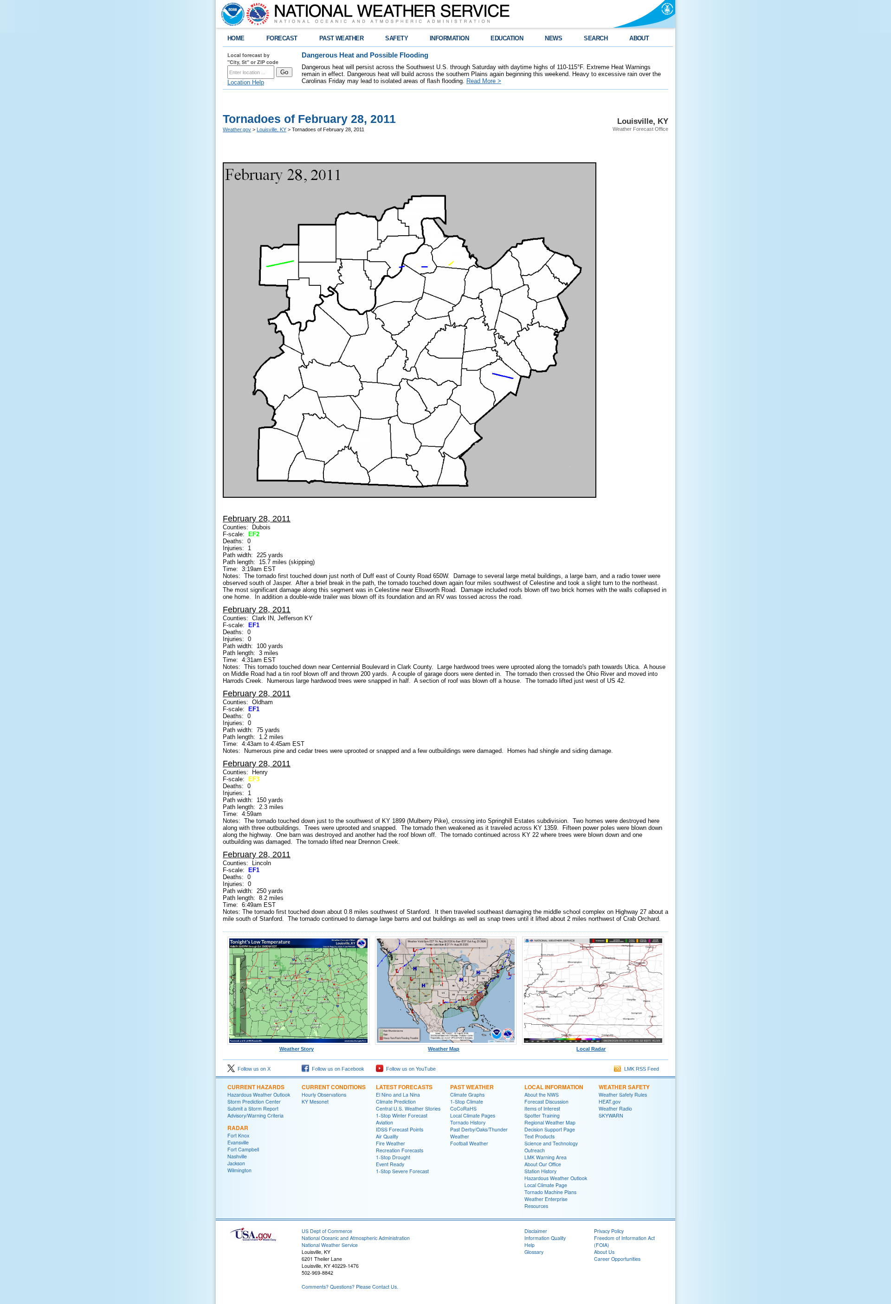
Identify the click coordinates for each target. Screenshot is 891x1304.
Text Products (539, 1136)
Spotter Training (542, 1115)
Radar (237, 1128)
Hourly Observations (324, 1094)
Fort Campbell (243, 1149)
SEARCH (595, 38)
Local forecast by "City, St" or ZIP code (252, 58)
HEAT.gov (609, 1101)
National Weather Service (330, 1244)
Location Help (245, 82)
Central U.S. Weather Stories (408, 1108)
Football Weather (469, 1143)
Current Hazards (255, 1087)
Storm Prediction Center (254, 1101)
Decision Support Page (549, 1129)
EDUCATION (507, 38)
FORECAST (281, 38)
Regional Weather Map (549, 1122)
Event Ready (390, 1164)
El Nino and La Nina (398, 1094)
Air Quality (387, 1136)
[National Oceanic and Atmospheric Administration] (231, 14)
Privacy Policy (609, 1230)
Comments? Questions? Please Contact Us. (350, 1286)
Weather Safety (624, 1087)
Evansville (238, 1142)
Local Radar (591, 1049)
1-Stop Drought (393, 1157)
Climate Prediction (396, 1101)
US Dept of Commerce (327, 1230)
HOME (236, 38)
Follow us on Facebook (336, 1069)
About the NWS (541, 1094)
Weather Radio (615, 1108)
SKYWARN (611, 1115)
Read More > (483, 80)
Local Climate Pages (472, 1115)
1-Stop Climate (466, 1101)
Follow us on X (253, 1069)
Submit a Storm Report (252, 1108)
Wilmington (239, 1170)
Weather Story (296, 1049)
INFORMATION (449, 38)
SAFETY (396, 38)
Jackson (236, 1163)
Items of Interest (542, 1108)
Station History (540, 1171)
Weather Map (443, 1049)
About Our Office (542, 1164)
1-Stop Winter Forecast (401, 1115)
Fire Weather (390, 1143)
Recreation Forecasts (399, 1150)
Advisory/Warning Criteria (255, 1115)
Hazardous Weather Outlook (258, 1094)
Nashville (237, 1156)
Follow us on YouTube (409, 1069)
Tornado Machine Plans (550, 1191)
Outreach (534, 1150)
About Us (604, 1251)
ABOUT (639, 38)
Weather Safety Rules (623, 1094)
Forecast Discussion (546, 1101)
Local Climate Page (545, 1185)
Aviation (384, 1122)
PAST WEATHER (341, 38)
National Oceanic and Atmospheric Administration (356, 1237)
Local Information (553, 1087)
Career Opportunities (617, 1258)
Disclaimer (535, 1230)
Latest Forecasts (404, 1087)
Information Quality (545, 1237)
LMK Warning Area (545, 1157)
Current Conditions (334, 1087)
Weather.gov (237, 129)
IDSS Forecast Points (399, 1129)
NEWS (553, 38)
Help (529, 1244)
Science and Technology (551, 1143)
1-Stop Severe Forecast (402, 1171)
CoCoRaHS (463, 1108)
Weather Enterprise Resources (546, 1202)
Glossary (533, 1251)
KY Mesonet (315, 1101)
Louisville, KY (271, 129)
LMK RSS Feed (640, 1069)
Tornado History (467, 1122)
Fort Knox (238, 1135)
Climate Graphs (467, 1094)
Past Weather (472, 1087)
